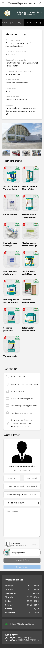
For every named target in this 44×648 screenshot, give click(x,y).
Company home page (12, 22)
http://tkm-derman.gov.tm (22, 413)
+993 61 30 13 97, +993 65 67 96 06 (24, 384)
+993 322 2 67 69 (18, 377)
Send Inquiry (22, 567)
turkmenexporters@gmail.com (24, 406)
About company (34, 22)
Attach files (23, 560)
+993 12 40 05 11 (17, 392)
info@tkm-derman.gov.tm (22, 399)
